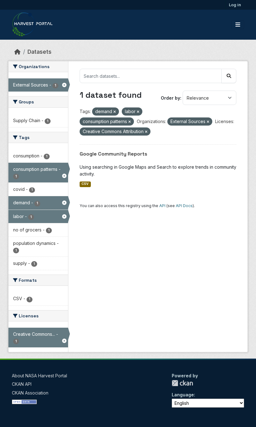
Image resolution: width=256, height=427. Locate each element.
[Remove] (114, 112)
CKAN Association (30, 392)
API (162, 205)
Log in (235, 4)
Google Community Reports (113, 154)
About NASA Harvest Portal (39, 375)
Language (183, 394)
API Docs (184, 205)
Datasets (39, 51)
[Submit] (228, 76)
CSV (85, 184)
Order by (170, 98)
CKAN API (22, 384)
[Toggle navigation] (237, 24)
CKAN (182, 383)
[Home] (17, 51)
